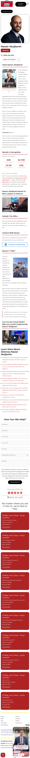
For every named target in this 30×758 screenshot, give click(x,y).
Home (2, 716)
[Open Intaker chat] (15, 757)
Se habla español (21, 4)
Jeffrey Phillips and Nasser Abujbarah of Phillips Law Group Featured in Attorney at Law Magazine (15, 367)
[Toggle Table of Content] (17, 59)
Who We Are (4, 725)
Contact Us (19, 723)
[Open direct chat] (26, 725)
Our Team (4, 723)
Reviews (18, 718)
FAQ (2, 720)
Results (18, 716)
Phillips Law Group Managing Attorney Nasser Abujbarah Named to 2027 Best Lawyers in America (15, 360)
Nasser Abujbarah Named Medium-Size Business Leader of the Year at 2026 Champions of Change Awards (15, 373)
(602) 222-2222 (8, 55)
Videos (18, 720)
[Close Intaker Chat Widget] (29, 725)
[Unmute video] (21, 739)
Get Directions (6, 527)
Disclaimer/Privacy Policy (8, 734)
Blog (2, 718)
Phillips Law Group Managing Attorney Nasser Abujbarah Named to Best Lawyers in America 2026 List (15, 390)
